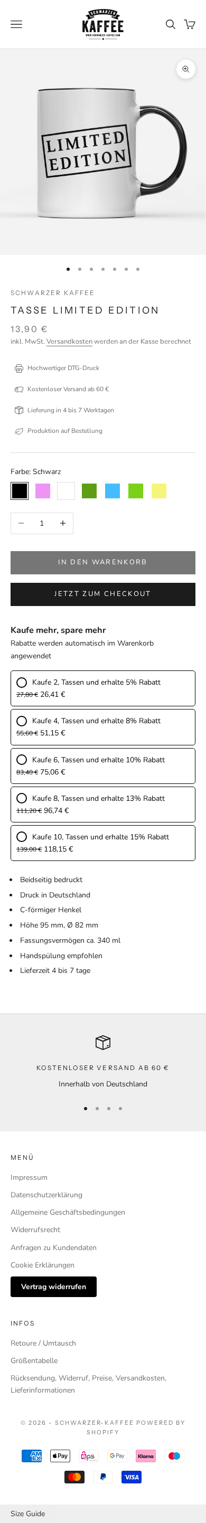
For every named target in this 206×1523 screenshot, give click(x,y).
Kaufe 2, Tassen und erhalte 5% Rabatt (96, 682)
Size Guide (28, 1514)
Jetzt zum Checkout (102, 594)
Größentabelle (34, 1361)
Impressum (29, 1177)
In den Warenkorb (102, 562)
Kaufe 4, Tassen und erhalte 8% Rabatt (96, 721)
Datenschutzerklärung (46, 1195)
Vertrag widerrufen (53, 1287)
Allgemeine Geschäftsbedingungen (68, 1212)
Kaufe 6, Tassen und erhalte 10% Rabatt (98, 760)
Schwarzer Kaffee (53, 293)
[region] (103, 1062)
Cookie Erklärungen (42, 1265)
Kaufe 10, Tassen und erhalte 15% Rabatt (100, 837)
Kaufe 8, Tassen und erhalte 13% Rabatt (98, 798)
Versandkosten (69, 341)
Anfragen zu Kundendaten (54, 1248)
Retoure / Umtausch (43, 1343)
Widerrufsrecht (35, 1230)
